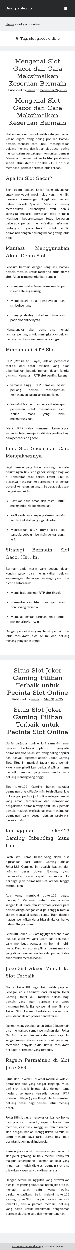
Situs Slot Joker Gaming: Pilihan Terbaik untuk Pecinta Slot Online (37, 681)
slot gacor (53, 148)
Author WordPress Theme (26, 1246)
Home (10, 24)
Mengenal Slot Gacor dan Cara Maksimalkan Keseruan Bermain (37, 72)
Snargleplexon (19, 8)
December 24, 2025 (53, 90)
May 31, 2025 (53, 699)
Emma (31, 90)
